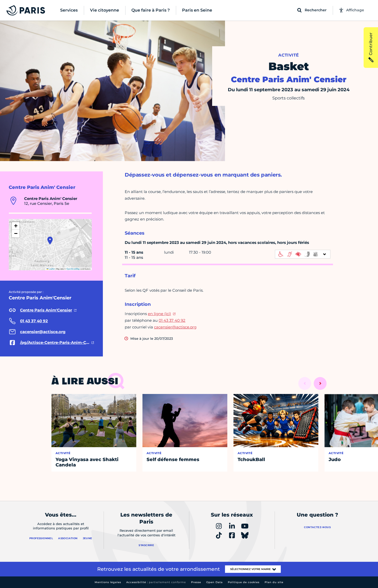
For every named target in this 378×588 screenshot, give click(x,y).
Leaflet (51, 268)
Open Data (214, 582)
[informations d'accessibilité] (302, 254)
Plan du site (274, 582)
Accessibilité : (156, 582)
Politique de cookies (243, 582)
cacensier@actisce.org (175, 327)
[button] (50, 240)
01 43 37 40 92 (172, 320)
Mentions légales (108, 582)
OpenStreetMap (73, 268)
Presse (196, 582)
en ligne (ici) (159, 313)
